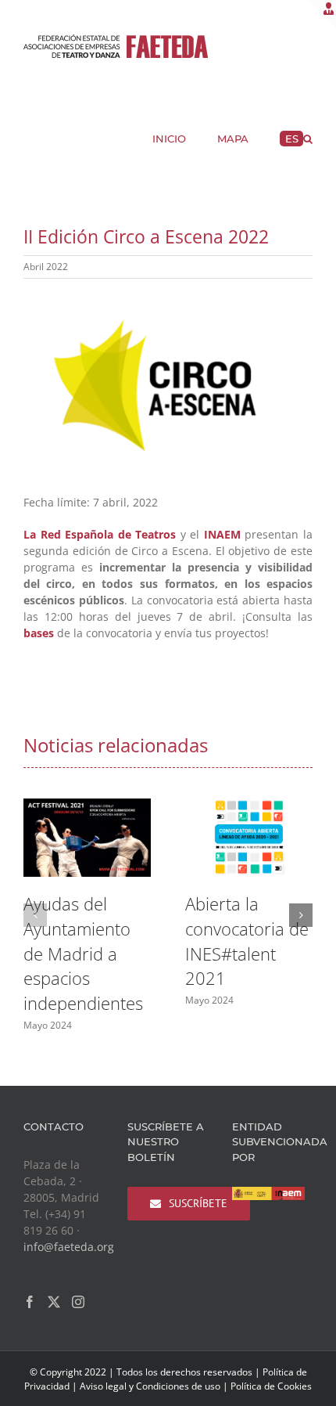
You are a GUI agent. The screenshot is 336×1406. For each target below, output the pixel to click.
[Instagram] (78, 1302)
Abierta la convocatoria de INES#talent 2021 (247, 941)
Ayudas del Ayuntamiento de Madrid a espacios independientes (83, 953)
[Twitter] (54, 1302)
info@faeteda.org (68, 1246)
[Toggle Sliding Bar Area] (322, 14)
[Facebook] (29, 1302)
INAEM (222, 534)
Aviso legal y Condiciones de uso (150, 1386)
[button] (308, 137)
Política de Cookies (271, 1386)
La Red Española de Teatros (99, 534)
